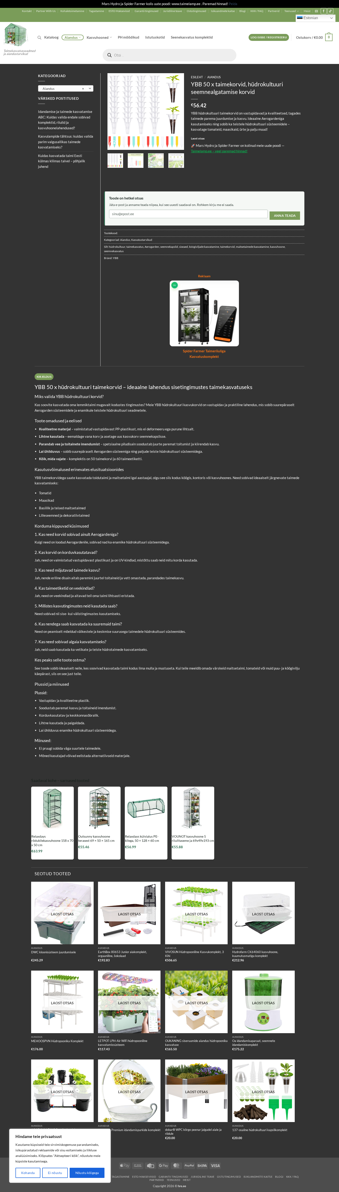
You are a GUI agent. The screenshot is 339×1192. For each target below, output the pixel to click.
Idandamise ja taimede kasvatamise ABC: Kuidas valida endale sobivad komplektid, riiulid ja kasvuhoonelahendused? (65, 119)
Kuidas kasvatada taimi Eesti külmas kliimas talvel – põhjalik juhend (61, 161)
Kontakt (27, 11)
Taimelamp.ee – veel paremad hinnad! (219, 151)
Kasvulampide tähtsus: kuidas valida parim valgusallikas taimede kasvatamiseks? (65, 141)
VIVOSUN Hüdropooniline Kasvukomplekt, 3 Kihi (194, 954)
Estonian (310, 18)
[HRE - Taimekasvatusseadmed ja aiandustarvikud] (17, 34)
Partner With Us (46, 11)
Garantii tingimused (146, 11)
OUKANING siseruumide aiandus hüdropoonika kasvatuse (196, 1043)
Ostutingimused (196, 11)
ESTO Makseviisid (119, 11)
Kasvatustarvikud (141, 239)
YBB (115, 258)
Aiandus (71, 37)
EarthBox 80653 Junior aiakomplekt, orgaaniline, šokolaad (122, 954)
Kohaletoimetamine (72, 11)
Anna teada (285, 215)
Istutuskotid (155, 37)
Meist (307, 11)
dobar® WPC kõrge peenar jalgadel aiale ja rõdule (193, 1131)
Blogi (242, 11)
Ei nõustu (55, 1173)
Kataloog (51, 37)
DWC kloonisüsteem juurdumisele (53, 952)
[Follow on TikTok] (330, 11)
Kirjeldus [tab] (44, 376)
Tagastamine (96, 11)
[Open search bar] (39, 37)
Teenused (290, 11)
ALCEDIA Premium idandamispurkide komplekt (129, 1130)
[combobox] (65, 88)
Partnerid (274, 11)
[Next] (176, 111)
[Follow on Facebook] (324, 11)
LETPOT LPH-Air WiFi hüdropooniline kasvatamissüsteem (122, 1043)
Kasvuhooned (98, 37)
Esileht (197, 77)
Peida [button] (233, 4)
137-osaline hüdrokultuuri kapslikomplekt (259, 1130)
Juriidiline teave (172, 11)
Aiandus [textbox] (63, 89)
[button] (316, 11)
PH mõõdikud (128, 37)
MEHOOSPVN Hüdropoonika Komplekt (57, 1041)
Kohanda (28, 1173)
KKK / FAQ (256, 11)
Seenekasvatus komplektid (192, 37)
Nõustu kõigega (87, 1173)
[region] (60, 1156)
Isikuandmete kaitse (223, 11)
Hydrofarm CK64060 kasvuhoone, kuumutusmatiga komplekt (255, 954)
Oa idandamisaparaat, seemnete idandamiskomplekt (253, 1043)
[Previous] (115, 111)
